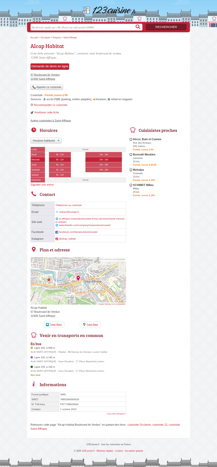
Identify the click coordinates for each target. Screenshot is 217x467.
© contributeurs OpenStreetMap (112, 259)
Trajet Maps (92, 324)
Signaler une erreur (42, 184)
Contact (119, 451)
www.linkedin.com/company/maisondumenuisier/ (85, 225)
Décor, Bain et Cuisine (147, 139)
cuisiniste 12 (159, 424)
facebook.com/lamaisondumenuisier (78, 232)
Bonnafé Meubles (144, 154)
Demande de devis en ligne (49, 66)
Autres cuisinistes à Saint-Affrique (51, 120)
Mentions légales (105, 451)
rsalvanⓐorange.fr (69, 212)
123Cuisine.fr (108, 12)
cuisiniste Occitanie (139, 424)
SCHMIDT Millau (143, 185)
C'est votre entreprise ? (116, 414)
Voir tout (35, 375)
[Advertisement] (158, 277)
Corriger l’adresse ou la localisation (111, 304)
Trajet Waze (56, 324)
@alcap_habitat (67, 238)
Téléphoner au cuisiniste (68, 205)
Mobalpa (138, 169)
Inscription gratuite (134, 451)
